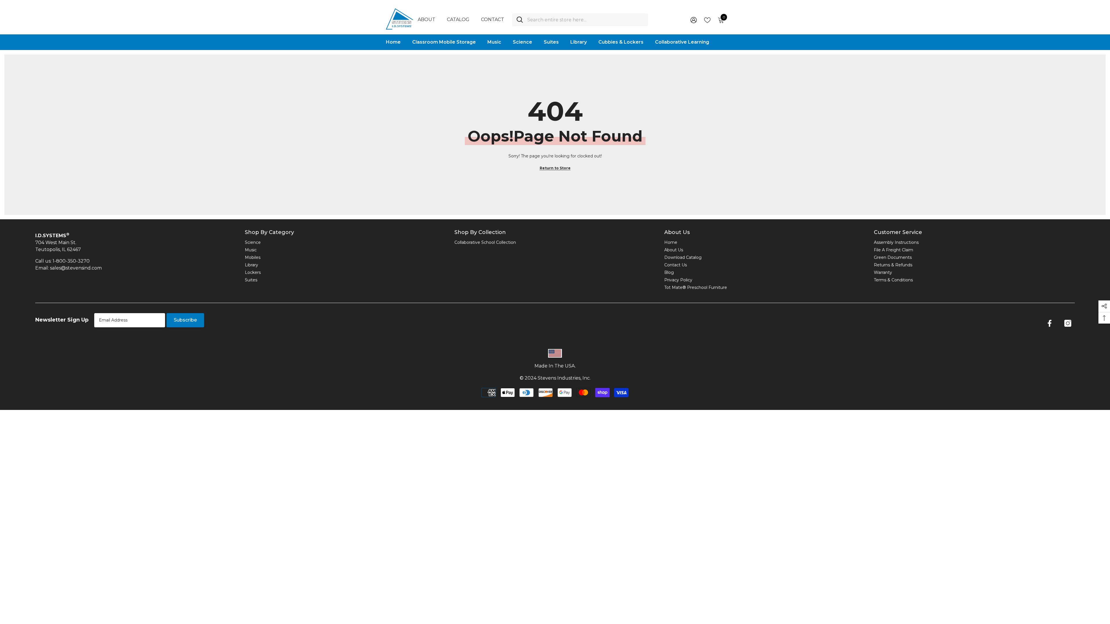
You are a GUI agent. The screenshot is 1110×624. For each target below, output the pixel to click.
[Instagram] (1068, 323)
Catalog (458, 19)
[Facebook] (1050, 323)
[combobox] (585, 19)
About (426, 19)
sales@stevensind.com (76, 268)
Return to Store (555, 168)
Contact (492, 19)
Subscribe (185, 320)
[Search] (580, 19)
